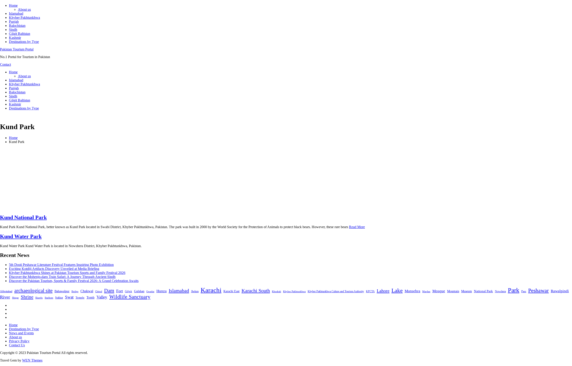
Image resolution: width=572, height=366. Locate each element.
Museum (466, 291)
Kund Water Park (21, 236)
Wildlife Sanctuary (129, 297)
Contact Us (17, 345)
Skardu (39, 298)
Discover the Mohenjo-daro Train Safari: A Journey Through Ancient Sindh (62, 277)
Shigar (15, 297)
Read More (357, 227)
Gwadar (150, 291)
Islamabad (16, 13)
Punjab (14, 21)
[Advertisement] (286, 178)
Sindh (13, 30)
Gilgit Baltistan (19, 34)
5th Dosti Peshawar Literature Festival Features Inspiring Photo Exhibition (61, 265)
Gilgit (128, 291)
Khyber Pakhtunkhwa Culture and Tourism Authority (336, 291)
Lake (397, 290)
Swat (69, 297)
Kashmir (15, 38)
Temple (80, 297)
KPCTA (370, 291)
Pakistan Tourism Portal (17, 49)
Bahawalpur (62, 291)
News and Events (21, 333)
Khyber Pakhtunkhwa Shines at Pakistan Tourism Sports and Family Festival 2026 (67, 273)
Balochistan (17, 25)
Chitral (98, 291)
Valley (102, 297)
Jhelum (195, 291)
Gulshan (139, 291)
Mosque (438, 291)
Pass (523, 291)
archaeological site (33, 290)
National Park (483, 291)
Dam (109, 290)
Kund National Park (23, 217)
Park (513, 290)
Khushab (276, 291)
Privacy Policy (19, 341)
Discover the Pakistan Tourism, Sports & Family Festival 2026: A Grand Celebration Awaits (74, 281)
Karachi (211, 290)
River (5, 296)
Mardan (426, 291)
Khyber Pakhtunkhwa (24, 17)
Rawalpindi (560, 291)
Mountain (453, 291)
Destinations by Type (24, 42)
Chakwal (86, 291)
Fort (119, 291)
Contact (5, 64)
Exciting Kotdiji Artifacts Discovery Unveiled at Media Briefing (54, 269)
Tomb (90, 297)
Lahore (383, 290)
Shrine (27, 297)
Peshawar (538, 290)
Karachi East (231, 291)
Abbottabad (6, 291)
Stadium (49, 297)
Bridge (75, 291)
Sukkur (59, 297)
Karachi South (256, 290)
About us (24, 9)
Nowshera (500, 291)
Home (13, 5)
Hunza (161, 291)
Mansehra (412, 291)
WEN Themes (32, 360)
